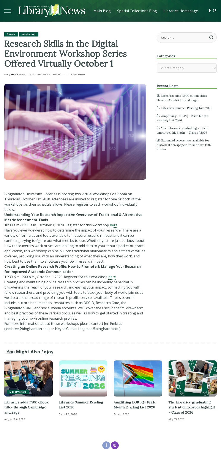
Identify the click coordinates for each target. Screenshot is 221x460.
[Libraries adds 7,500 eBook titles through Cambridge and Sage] (28, 378)
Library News (18, 391)
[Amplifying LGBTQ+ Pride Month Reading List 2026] (138, 378)
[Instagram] (215, 11)
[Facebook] (210, 11)
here (113, 225)
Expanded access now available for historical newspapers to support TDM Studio (184, 144)
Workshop (29, 34)
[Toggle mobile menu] (10, 11)
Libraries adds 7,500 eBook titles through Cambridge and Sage (26, 407)
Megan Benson (14, 74)
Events (11, 34)
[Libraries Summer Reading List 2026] (83, 378)
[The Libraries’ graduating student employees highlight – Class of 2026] (193, 378)
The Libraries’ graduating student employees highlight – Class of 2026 (192, 407)
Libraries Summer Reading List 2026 (186, 108)
